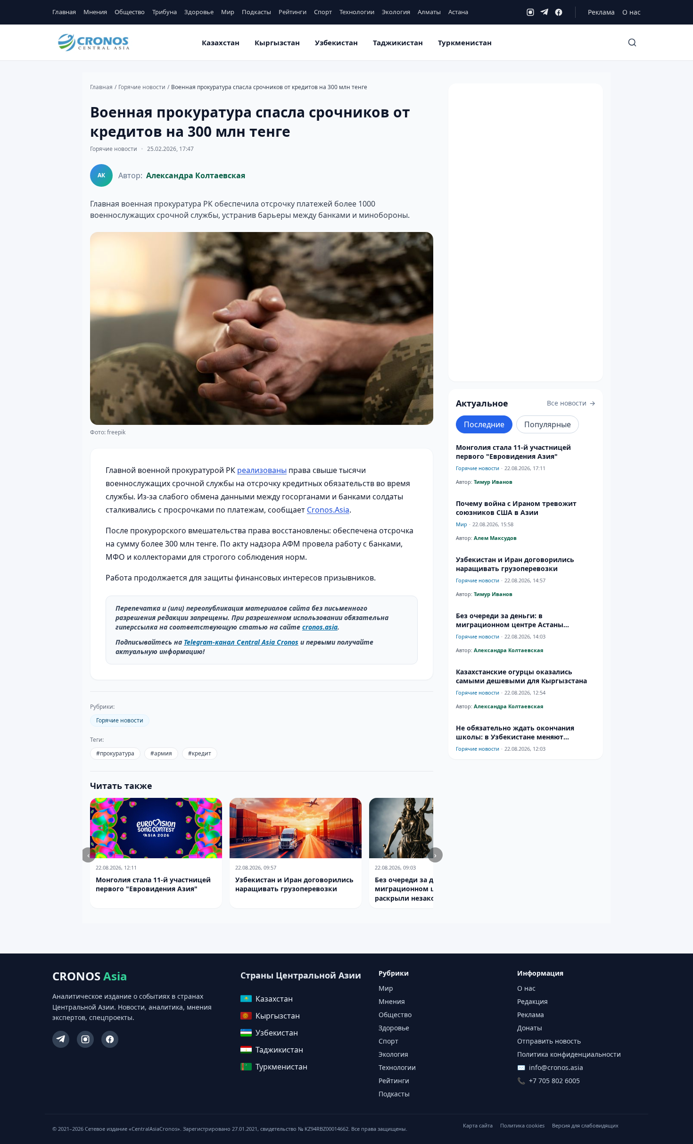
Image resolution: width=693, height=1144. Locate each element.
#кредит (199, 753)
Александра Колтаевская (195, 175)
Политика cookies (522, 1125)
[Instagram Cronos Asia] (85, 1039)
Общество (130, 12)
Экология (396, 12)
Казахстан (220, 42)
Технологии (356, 12)
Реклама (601, 12)
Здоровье (199, 12)
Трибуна (164, 12)
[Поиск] (632, 42)
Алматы (429, 12)
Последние (484, 424)
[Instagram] (530, 12)
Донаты (529, 1027)
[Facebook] (558, 12)
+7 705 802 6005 (554, 1080)
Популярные (547, 424)
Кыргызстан (277, 42)
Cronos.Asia (328, 510)
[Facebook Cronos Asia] (109, 1039)
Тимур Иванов (493, 481)
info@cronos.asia (556, 1067)
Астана (458, 12)
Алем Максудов (495, 537)
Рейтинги (292, 12)
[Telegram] (544, 12)
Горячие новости (141, 87)
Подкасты (256, 12)
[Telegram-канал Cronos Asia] (60, 1039)
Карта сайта (478, 1125)
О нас (631, 12)
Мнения (95, 12)
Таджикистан (398, 42)
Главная (64, 12)
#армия (161, 753)
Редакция (532, 1001)
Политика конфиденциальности (569, 1054)
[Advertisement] (525, 232)
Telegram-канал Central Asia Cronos (241, 642)
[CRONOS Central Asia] (93, 42)
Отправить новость (549, 1040)
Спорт (323, 12)
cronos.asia (320, 626)
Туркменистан (465, 42)
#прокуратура (115, 753)
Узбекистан (336, 42)
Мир (227, 12)
